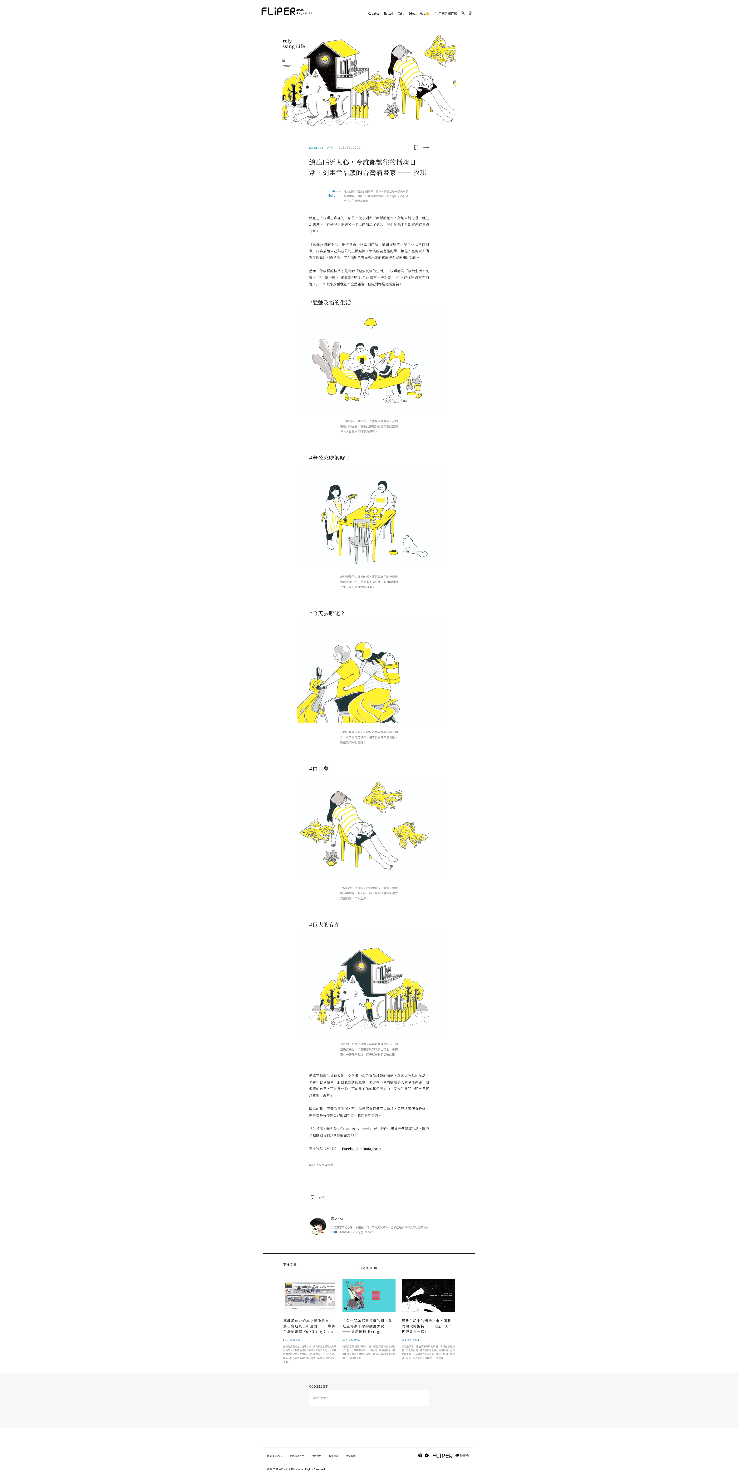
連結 (315, 1135)
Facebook (350, 1148)
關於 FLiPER (275, 1455)
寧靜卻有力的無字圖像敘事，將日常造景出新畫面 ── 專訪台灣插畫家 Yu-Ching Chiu (309, 1326)
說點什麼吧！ (321, 1398)
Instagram (371, 1148)
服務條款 (334, 1455)
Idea (412, 13)
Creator (373, 13)
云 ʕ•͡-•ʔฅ (337, 1218)
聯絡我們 (317, 1455)
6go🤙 (424, 13)
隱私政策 (351, 1455)
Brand (388, 13)
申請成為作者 (297, 1455)
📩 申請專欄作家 (445, 13)
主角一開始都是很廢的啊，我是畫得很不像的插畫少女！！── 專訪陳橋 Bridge (367, 1326)
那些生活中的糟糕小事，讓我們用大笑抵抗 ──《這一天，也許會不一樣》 (427, 1326)
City (401, 13)
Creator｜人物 (321, 148)
